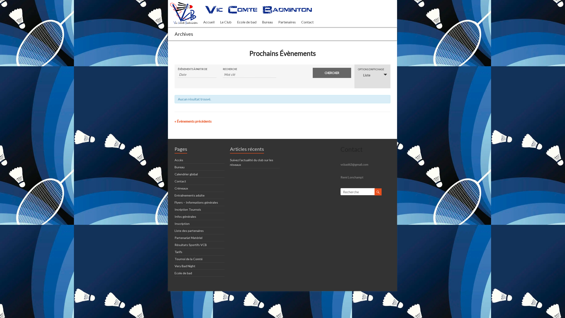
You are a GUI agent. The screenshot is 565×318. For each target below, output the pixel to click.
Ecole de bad (246, 22)
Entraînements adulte (190, 195)
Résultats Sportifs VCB (191, 245)
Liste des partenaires (189, 231)
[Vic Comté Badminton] (184, 4)
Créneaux (181, 188)
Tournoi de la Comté (189, 259)
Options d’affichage (371, 69)
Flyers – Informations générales (196, 202)
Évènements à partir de (192, 69)
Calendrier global (186, 174)
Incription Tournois (188, 209)
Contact (307, 22)
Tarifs (178, 252)
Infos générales (185, 216)
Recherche (230, 69)
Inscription (182, 223)
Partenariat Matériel (188, 238)
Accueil (209, 22)
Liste (366, 75)
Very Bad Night (185, 266)
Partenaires (287, 22)
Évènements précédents (193, 121)
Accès (179, 160)
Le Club (226, 22)
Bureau (267, 22)
